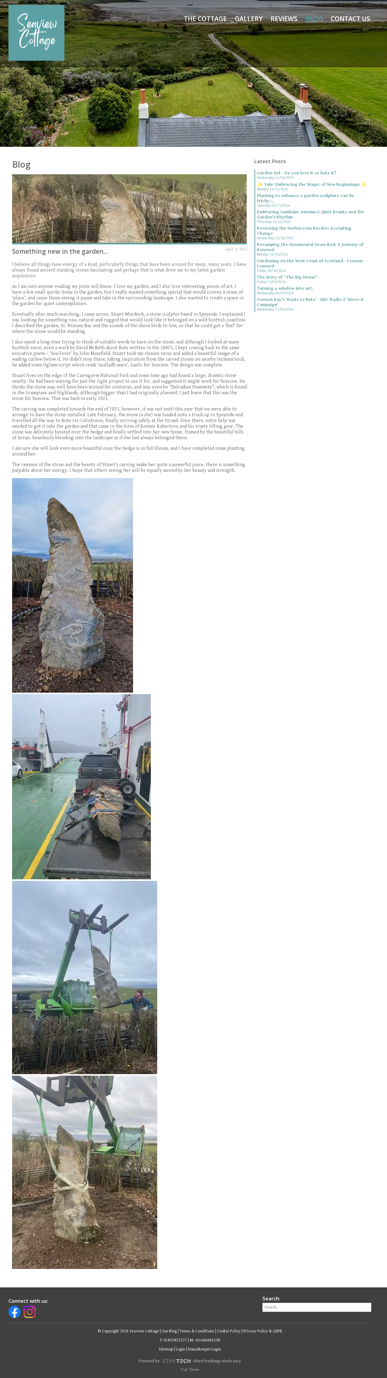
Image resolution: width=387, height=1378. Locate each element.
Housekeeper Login (204, 1349)
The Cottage (205, 18)
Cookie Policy (229, 1331)
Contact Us (350, 18)
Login (180, 1349)
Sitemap (166, 1349)
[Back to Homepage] (36, 33)
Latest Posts (270, 161)
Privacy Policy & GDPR (262, 1331)
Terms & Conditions (197, 1331)
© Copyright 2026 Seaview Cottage (128, 1331)
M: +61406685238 (205, 1340)
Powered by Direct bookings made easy (190, 1361)
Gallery (248, 18)
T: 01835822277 (173, 1340)
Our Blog (169, 1331)
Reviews (284, 18)
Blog (314, 18)
